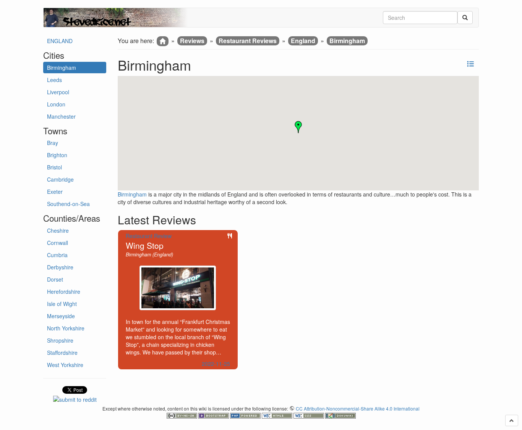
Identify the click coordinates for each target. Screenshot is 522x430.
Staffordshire (62, 352)
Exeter (55, 191)
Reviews (192, 40)
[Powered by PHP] (246, 415)
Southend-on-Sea (68, 204)
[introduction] (163, 41)
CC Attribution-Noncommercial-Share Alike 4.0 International (358, 408)
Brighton (57, 155)
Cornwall (57, 242)
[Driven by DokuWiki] (340, 415)
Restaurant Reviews (248, 40)
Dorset (55, 279)
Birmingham (61, 67)
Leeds (54, 80)
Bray (52, 143)
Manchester (61, 116)
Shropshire (60, 340)
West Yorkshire (65, 365)
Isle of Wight (62, 304)
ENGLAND (60, 41)
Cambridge (60, 179)
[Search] (465, 17)
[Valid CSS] (309, 415)
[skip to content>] (511, 420)
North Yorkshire (65, 328)
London (56, 104)
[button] (298, 127)
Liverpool (58, 92)
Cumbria (57, 255)
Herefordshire (63, 291)
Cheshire (58, 230)
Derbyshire (60, 267)
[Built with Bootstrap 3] (214, 415)
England (303, 40)
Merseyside (61, 316)
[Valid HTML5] (277, 415)
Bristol (54, 167)
